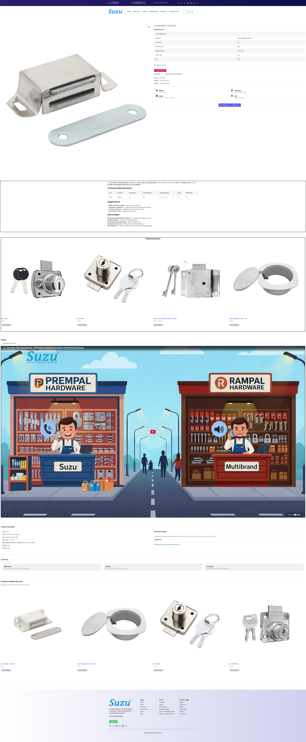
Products (136, 11)
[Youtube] (187, 3)
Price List (163, 11)
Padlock (181, 711)
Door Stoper (182, 714)
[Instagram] (181, 3)
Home (129, 11)
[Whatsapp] (197, 3)
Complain (162, 702)
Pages (144, 11)
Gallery (142, 711)
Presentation (153, 11)
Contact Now (144, 709)
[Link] (194, 3)
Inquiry (161, 704)
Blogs (141, 714)
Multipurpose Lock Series (173, 74)
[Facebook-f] (178, 3)
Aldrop (181, 707)
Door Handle (182, 709)
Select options (6, 325)
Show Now (143, 707)
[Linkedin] (190, 3)
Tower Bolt (182, 704)
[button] (149, 27)
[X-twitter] (184, 3)
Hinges (181, 702)
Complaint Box (174, 11)
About (142, 704)
